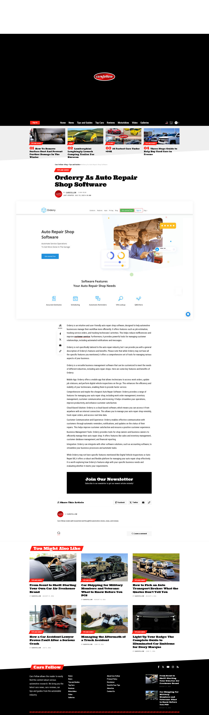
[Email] (60, 345)
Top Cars (110, 143)
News (70, 143)
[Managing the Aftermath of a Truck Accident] (104, 619)
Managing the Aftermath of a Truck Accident (103, 638)
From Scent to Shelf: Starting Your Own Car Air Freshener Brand (53, 588)
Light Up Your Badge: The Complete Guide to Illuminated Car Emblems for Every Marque (154, 642)
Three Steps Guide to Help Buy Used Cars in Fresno (160, 151)
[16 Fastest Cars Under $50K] (123, 136)
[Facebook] (158, 667)
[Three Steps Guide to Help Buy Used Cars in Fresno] (161, 136)
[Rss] (177, 667)
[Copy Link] (60, 351)
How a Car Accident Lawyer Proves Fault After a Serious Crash (52, 640)
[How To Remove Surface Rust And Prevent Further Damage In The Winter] (47, 136)
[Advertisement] (72, 17)
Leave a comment (140, 534)
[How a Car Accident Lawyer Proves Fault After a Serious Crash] (53, 619)
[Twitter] (163, 667)
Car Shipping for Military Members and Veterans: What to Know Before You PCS (102, 590)
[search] (166, 123)
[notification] (171, 122)
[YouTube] (168, 667)
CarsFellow (71, 192)
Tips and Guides (36, 143)
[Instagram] (173, 667)
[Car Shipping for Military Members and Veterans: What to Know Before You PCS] (104, 567)
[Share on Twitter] (60, 340)
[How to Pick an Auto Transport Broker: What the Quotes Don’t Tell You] (156, 567)
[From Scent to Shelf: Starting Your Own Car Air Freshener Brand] (53, 567)
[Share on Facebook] (60, 334)
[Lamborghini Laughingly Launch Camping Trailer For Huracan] (85, 136)
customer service (82, 336)
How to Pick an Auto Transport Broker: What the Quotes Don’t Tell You (155, 588)
